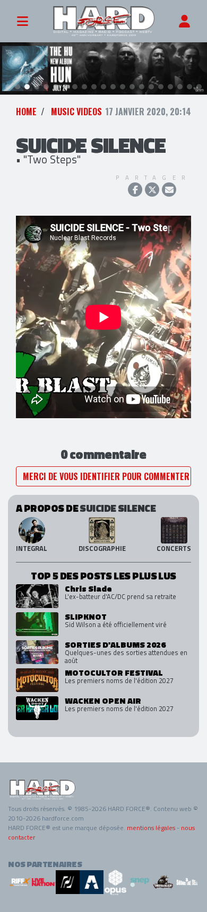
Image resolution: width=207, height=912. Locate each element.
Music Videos (76, 111)
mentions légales (151, 828)
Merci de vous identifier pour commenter (106, 476)
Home (26, 111)
